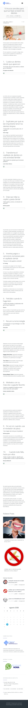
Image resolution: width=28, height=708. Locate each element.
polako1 (10, 21)
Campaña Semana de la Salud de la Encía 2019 (14, 540)
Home (8, 15)
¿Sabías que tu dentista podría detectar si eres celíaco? (12, 570)
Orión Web (19, 704)
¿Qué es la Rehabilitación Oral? (16, 598)
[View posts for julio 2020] (4, 608)
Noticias (11, 15)
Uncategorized (17, 15)
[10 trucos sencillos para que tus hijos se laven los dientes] (14, 33)
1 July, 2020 (5, 21)
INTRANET (8, 703)
